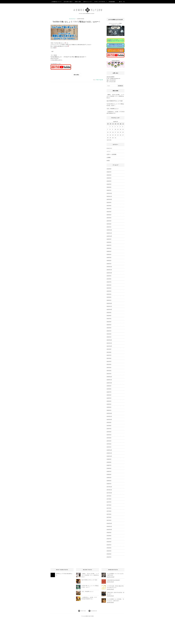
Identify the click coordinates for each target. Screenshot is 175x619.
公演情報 (108, 157)
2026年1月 (109, 190)
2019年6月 (109, 431)
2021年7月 (109, 355)
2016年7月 (109, 538)
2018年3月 (109, 477)
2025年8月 (109, 205)
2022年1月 (109, 337)
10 (115, 129)
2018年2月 (109, 480)
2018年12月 (109, 450)
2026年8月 (109, 168)
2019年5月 (109, 434)
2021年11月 (109, 343)
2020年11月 (109, 379)
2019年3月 (109, 440)
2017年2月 (109, 517)
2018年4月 (109, 474)
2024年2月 (109, 260)
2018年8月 (109, 462)
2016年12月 (109, 523)
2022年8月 (109, 315)
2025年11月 (109, 196)
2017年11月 (109, 489)
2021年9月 (109, 349)
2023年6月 (109, 285)
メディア (108, 151)
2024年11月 (109, 233)
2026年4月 (109, 181)
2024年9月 (109, 239)
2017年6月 (109, 505)
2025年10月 (109, 199)
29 (110, 137)
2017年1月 (109, 520)
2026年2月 (109, 187)
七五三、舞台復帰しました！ (113, 108)
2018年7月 (109, 465)
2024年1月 (109, 263)
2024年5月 (109, 251)
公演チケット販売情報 (111, 154)
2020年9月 (109, 385)
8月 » (110, 140)
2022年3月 (109, 330)
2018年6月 (109, 468)
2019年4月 (109, 437)
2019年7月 (109, 428)
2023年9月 (109, 275)
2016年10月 (109, 529)
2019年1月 (109, 447)
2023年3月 (109, 294)
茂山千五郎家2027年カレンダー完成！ (115, 100)
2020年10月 (109, 382)
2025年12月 (109, 193)
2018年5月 (109, 471)
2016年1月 (109, 557)
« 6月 (108, 140)
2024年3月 (109, 257)
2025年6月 (109, 211)
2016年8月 (109, 535)
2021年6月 (109, 358)
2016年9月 (109, 532)
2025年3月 (109, 220)
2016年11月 (109, 526)
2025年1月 (109, 226)
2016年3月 (109, 550)
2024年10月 (109, 236)
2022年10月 (109, 309)
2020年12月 (109, 376)
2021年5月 (109, 361)
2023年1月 (109, 300)
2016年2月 (109, 554)
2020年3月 (109, 404)
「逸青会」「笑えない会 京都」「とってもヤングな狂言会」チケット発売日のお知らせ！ (115, 96)
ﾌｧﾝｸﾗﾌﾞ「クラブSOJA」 (100, 1)
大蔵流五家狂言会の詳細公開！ (113, 580)
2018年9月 (109, 459)
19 (120, 132)
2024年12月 (109, 230)
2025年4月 (109, 217)
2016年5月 (109, 544)
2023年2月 (109, 297)
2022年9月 (109, 312)
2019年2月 (109, 443)
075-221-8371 (113, 80)
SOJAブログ (72, 18)
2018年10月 (109, 456)
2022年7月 (109, 318)
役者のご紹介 (78, 1)
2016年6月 (109, 541)
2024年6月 (109, 248)
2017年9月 (109, 495)
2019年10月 (109, 419)
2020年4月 (109, 401)
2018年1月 (109, 483)
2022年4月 (109, 327)
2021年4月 (109, 364)
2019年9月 (109, 422)
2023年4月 (109, 291)
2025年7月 (109, 208)
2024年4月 (109, 254)
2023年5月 (109, 288)
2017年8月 (109, 499)
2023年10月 (109, 272)
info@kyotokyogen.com (115, 78)
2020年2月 (109, 407)
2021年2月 (109, 370)
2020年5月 (109, 398)
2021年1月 (109, 373)
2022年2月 (109, 333)
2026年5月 (109, 178)
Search (120, 85)
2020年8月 (109, 388)
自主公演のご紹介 (68, 1)
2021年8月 (109, 352)
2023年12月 (109, 266)
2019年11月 (109, 416)
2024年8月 (109, 242)
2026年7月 (109, 171)
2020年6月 (109, 395)
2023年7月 (109, 282)
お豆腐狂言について (56, 1)
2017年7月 (109, 502)
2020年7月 (109, 392)
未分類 (108, 160)
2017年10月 (109, 492)
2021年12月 (109, 340)
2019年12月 (109, 413)
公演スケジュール (87, 1)
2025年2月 (109, 223)
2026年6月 (109, 175)
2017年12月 (109, 486)
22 (110, 135)
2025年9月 (109, 202)
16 (112, 132)
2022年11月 (109, 306)
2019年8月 (109, 425)
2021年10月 (109, 346)
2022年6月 (109, 321)
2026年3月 (109, 184)
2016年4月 (109, 547)
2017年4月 (109, 511)
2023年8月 (109, 278)
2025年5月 (109, 214)
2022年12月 (109, 303)
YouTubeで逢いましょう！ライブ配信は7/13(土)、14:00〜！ (76, 21)
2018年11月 (109, 453)
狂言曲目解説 (112, 1)
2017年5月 (109, 508)
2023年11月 (109, 269)
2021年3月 (109, 367)
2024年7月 (109, 245)
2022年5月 (109, 324)
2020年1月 (109, 410)
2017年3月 (109, 514)
